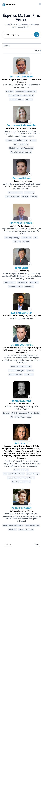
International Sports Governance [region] (21, 95)
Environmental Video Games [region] (13, 474)
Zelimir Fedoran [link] (21, 508)
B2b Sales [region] (17, 242)
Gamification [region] (26, 238)
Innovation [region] (29, 374)
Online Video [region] (20, 417)
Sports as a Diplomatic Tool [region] (26, 91)
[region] (21, 80)
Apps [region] (29, 417)
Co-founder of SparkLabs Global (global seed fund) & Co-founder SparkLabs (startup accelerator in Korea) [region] (21, 186)
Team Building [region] (9, 282)
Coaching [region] (9, 91)
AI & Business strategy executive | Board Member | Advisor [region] (21, 407)
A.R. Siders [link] (21, 443)
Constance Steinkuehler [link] (21, 125)
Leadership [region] (29, 286)
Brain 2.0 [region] (30, 370)
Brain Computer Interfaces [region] (21, 367)
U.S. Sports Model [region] (16, 99)
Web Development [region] (32, 525)
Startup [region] (26, 242)
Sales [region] (35, 238)
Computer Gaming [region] (21, 144)
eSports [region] (33, 140)
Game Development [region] (26, 529)
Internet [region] (25, 197)
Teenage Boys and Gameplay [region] (17, 140)
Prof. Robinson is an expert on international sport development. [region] (21, 86)
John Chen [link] (21, 267)
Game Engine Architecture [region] (13, 525)
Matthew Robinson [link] (21, 76)
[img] (21, 65)
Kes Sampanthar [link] (21, 312)
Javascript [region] (12, 529)
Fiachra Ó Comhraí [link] (21, 223)
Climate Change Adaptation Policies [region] (21, 478)
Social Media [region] (22, 282)
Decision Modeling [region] (21, 470)
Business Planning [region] (12, 197)
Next (36, 544)
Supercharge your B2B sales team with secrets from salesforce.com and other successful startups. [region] (21, 231)
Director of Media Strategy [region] (21, 318)
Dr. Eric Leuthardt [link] (21, 344)
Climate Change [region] (33, 474)
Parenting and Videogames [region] (21, 152)
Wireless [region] (33, 197)
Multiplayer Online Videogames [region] (21, 148)
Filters (37, 51)
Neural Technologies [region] (16, 370)
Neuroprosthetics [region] (15, 374)
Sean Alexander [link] (21, 400)
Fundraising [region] (29, 193)
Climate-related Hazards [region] (21, 482)
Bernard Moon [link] (21, 178)
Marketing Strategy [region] (12, 238)
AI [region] (12, 417)
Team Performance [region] (16, 286)
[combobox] (18, 34)
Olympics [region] (29, 99)
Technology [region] (34, 282)
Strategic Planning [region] (15, 193)
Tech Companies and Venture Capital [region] (25, 413)
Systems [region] (6, 413)
